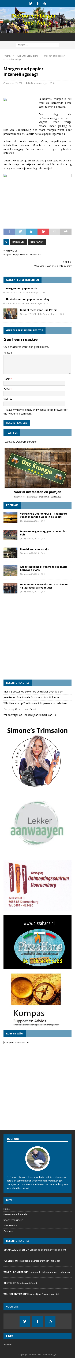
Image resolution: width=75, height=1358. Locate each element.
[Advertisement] (37, 638)
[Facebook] (38, 3)
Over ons (8, 1231)
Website (8, 399)
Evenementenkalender (15, 1214)
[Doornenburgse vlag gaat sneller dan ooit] (10, 535)
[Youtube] (44, 3)
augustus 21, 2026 (30, 574)
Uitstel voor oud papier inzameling (28, 299)
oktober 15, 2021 (15, 83)
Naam (6, 379)
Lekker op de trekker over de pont (44, 691)
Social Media (10, 1225)
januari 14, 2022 (13, 303)
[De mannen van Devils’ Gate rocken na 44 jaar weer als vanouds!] (10, 588)
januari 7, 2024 (29, 314)
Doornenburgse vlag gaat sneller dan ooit (43, 533)
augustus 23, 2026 (30, 521)
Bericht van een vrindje (34, 549)
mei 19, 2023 (11, 292)
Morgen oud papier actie (21, 288)
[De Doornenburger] (37, 31)
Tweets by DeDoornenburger (20, 441)
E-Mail (6, 389)
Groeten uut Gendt (25, 709)
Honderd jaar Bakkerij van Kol (40, 715)
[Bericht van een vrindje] (10, 553)
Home (6, 1208)
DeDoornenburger (38, 83)
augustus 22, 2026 (30, 553)
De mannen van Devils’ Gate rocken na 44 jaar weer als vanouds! (44, 586)
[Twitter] (31, 3)
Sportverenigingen (13, 1219)
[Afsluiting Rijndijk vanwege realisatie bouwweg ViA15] (10, 570)
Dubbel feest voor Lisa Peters (39, 310)
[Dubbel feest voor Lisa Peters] (10, 313)
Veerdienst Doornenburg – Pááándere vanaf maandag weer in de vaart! (44, 515)
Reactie (7, 352)
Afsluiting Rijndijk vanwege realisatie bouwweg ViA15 (43, 568)
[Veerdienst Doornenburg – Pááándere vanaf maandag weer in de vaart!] (10, 517)
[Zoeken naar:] (37, 45)
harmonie (18, 241)
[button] (70, 37)
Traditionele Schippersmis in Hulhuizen (38, 697)
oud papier (36, 241)
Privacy (7, 1344)
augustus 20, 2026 (30, 591)
